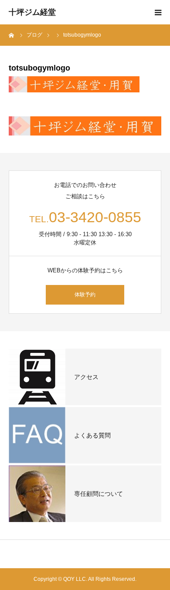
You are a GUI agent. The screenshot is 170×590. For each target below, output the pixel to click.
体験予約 (85, 295)
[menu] (158, 12)
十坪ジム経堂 (32, 12)
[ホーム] (12, 35)
